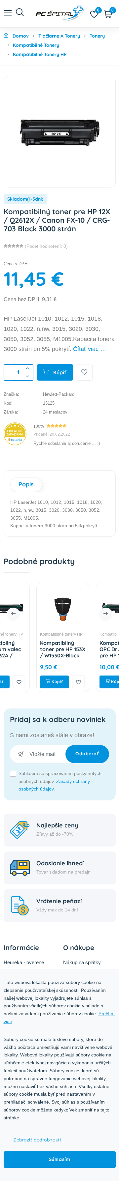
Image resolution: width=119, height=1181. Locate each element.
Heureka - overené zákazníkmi (24, 967)
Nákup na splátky (82, 962)
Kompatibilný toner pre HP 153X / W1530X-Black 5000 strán (39, 652)
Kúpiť (59, 372)
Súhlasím (59, 1159)
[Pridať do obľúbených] (84, 372)
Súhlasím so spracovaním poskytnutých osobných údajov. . (60, 781)
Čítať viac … (89, 349)
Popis (26, 484)
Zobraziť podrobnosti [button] (37, 1140)
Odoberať (87, 754)
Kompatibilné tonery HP (38, 634)
